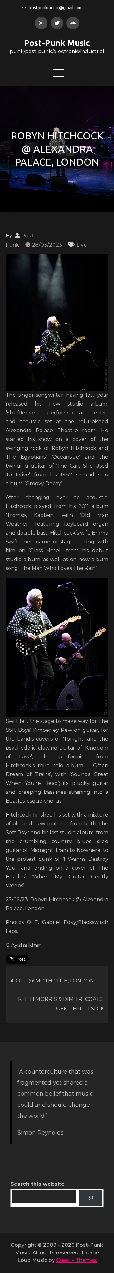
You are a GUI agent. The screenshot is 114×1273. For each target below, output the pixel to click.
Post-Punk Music (57, 42)
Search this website (37, 1184)
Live (81, 245)
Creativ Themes (76, 1260)
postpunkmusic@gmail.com (56, 7)
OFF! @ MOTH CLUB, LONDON (55, 981)
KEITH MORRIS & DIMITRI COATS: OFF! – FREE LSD (61, 1004)
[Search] (90, 1198)
